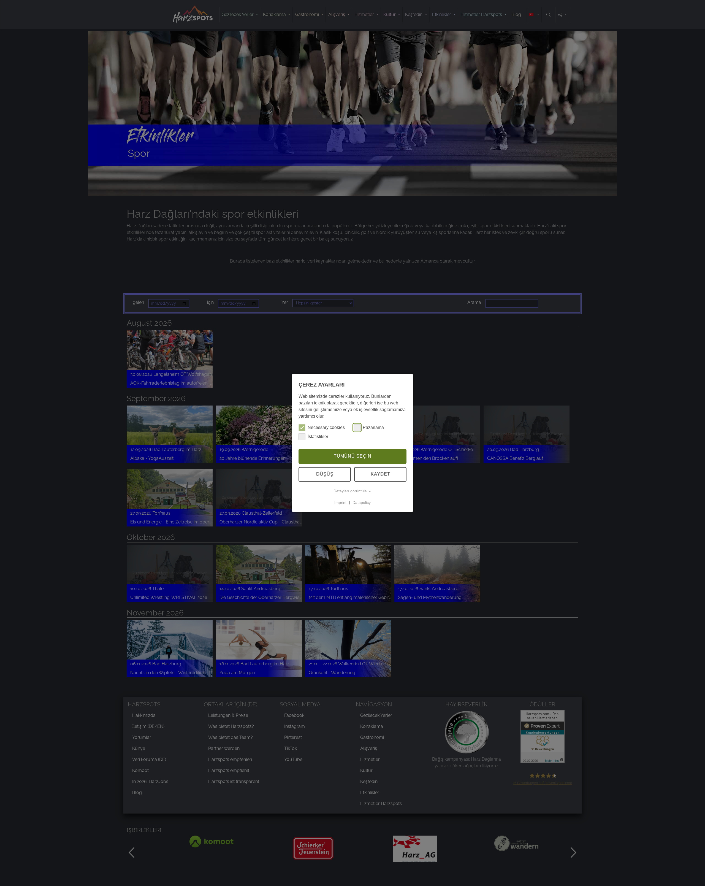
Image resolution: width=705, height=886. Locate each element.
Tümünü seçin (353, 456)
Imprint (340, 502)
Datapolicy (361, 502)
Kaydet (380, 474)
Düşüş (324, 474)
